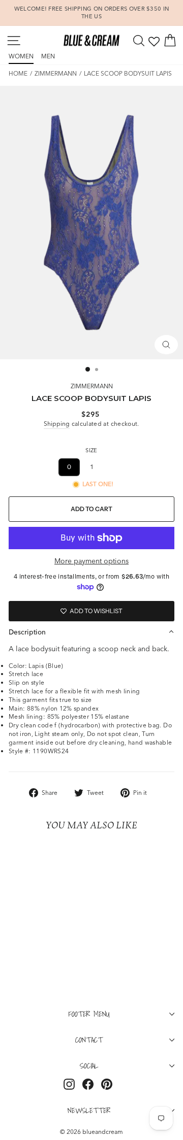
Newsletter (89, 1110)
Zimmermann (56, 73)
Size (91, 450)
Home (18, 73)
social (89, 1065)
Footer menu (89, 1014)
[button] (91, 632)
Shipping (57, 423)
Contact (89, 1039)
